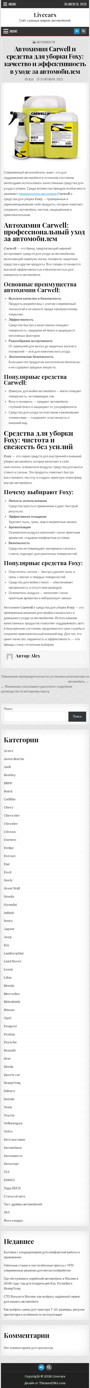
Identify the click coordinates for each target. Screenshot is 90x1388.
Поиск (8, 709)
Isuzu (8, 921)
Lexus (8, 969)
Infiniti (9, 913)
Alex (31, 79)
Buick (8, 791)
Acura (8, 751)
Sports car (12, 1075)
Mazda (9, 985)
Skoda (8, 1067)
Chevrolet (11, 815)
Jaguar (9, 929)
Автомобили (13, 1148)
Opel (7, 1018)
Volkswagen (13, 1123)
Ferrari (10, 856)
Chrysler (11, 823)
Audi (7, 767)
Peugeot (10, 1026)
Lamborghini (14, 953)
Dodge (9, 848)
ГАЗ (6, 1172)
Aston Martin (14, 759)
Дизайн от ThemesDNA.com (45, 1383)
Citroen (10, 832)
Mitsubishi (12, 1002)
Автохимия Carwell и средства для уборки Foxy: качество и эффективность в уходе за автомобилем (45, 60)
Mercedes (12, 994)
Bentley (10, 775)
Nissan (9, 1010)
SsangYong (12, 1083)
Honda (9, 896)
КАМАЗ (9, 1180)
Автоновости (46, 42)
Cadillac (10, 799)
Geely (8, 880)
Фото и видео (13, 1220)
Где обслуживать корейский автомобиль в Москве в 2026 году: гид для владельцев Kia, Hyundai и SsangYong (41, 1283)
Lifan (8, 977)
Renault (10, 1050)
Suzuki (9, 1099)
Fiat (7, 864)
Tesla (8, 1107)
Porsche (10, 1042)
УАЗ (7, 1212)
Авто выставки (14, 1139)
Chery (8, 807)
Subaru (9, 1091)
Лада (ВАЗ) (12, 1188)
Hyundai (10, 904)
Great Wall (12, 888)
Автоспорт (11, 1164)
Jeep (8, 937)
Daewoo (10, 840)
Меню (12, 4)
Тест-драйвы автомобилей (23, 1204)
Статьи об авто (14, 1196)
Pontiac (9, 1034)
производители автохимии (38, 194)
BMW (8, 783)
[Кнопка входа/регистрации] (77, 31)
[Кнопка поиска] (83, 31)
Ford (7, 872)
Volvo (8, 1131)
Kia (6, 945)
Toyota (9, 1115)
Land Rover (13, 961)
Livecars (45, 14)
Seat (7, 1058)
